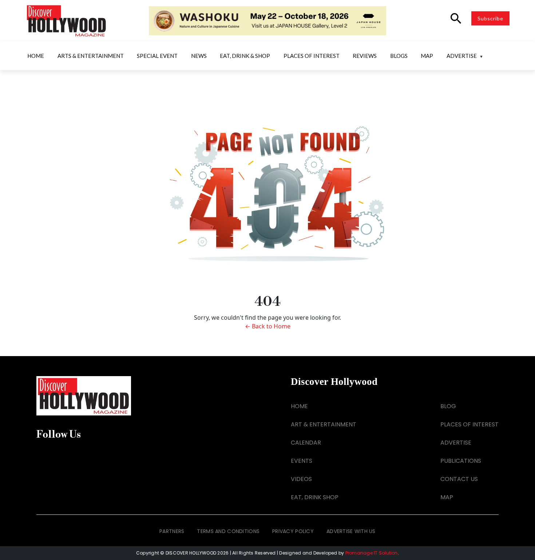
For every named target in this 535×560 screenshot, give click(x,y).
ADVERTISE (455, 442)
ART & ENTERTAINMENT (323, 424)
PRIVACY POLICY (293, 531)
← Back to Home (267, 326)
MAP (446, 497)
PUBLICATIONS (460, 461)
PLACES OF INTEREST (469, 424)
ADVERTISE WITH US (351, 531)
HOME (299, 406)
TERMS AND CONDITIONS (228, 531)
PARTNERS (171, 531)
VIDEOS (301, 479)
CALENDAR (306, 442)
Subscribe (490, 18)
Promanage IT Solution (371, 553)
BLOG (448, 406)
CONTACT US (459, 479)
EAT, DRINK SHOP (314, 497)
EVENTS (301, 461)
